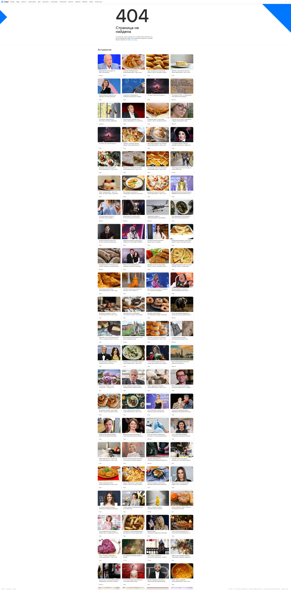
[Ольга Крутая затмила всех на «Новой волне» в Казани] (109, 356)
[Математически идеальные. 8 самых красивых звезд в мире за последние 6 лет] (133, 429)
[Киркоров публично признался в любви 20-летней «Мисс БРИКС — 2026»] (133, 235)
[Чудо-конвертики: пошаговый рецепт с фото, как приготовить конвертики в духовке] (157, 65)
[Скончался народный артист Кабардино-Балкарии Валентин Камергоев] (182, 405)
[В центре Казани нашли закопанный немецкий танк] (182, 332)
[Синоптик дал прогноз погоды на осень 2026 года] (182, 162)
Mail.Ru (3, 588)
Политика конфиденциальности (256, 588)
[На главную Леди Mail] (6, 2)
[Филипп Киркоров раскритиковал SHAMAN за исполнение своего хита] (182, 187)
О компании (8, 588)
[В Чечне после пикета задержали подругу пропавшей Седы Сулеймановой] (182, 114)
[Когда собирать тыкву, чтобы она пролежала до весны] (182, 502)
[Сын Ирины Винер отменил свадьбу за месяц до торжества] (182, 138)
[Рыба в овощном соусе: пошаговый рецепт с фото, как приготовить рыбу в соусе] (109, 477)
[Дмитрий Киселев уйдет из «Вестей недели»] (109, 65)
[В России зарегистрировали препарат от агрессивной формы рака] (157, 429)
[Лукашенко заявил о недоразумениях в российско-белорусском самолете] (157, 211)
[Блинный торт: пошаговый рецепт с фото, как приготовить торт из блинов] (109, 332)
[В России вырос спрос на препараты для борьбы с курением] (109, 211)
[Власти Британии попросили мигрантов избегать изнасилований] (182, 356)
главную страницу (132, 40)
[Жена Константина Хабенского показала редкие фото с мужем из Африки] (182, 380)
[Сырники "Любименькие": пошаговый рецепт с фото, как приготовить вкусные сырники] (133, 65)
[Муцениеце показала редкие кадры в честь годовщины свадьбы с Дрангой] (182, 477)
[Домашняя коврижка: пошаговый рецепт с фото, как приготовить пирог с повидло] (182, 235)
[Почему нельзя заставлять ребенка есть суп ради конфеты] (182, 453)
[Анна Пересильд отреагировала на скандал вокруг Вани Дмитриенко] (133, 574)
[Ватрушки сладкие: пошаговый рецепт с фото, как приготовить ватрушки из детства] (109, 405)
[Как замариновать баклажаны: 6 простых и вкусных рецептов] (182, 211)
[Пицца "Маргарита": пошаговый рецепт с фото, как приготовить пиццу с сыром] (133, 477)
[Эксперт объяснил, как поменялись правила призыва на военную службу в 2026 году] (157, 453)
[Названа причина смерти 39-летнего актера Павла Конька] (109, 235)
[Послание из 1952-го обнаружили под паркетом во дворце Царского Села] (182, 90)
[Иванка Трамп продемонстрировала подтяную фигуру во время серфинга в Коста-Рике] (157, 526)
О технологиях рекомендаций (240, 588)
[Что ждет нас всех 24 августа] (109, 138)
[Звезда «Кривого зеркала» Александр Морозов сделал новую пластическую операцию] (182, 283)
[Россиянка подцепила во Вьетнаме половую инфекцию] (109, 114)
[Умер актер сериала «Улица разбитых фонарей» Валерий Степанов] (109, 429)
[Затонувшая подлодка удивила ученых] (133, 550)
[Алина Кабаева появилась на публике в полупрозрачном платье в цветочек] (109, 90)
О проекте (231, 588)
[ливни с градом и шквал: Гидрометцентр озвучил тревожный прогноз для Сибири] (157, 502)
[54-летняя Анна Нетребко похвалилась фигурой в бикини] (182, 429)
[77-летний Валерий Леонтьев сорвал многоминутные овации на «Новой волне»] (157, 356)
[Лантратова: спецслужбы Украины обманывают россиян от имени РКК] (109, 574)
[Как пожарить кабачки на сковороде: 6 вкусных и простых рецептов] (133, 187)
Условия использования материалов (272, 588)
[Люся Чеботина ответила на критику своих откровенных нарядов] (157, 405)
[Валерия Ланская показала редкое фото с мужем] (157, 235)
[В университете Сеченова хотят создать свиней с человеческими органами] (109, 259)
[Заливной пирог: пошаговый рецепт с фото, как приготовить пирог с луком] (157, 114)
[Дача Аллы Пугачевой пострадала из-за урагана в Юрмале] (157, 283)
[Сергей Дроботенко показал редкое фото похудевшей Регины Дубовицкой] (109, 526)
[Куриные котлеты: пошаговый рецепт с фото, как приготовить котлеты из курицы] (157, 259)
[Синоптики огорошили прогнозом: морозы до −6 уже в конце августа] (157, 550)
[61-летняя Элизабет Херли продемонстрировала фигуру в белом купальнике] (109, 502)
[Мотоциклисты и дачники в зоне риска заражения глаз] (133, 332)
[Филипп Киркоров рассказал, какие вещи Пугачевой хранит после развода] (157, 574)
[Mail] (2, 2)
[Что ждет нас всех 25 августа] (157, 90)
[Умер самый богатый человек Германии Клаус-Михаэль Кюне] (133, 380)
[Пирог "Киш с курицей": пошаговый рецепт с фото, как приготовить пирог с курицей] (182, 574)
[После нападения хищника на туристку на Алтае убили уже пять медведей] (182, 308)
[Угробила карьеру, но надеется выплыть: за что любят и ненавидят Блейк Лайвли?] (133, 283)
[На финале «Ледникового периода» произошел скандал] (133, 90)
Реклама (14, 588)
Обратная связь (284, 588)
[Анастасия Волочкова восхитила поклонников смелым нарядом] (133, 453)
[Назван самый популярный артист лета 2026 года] (133, 502)
